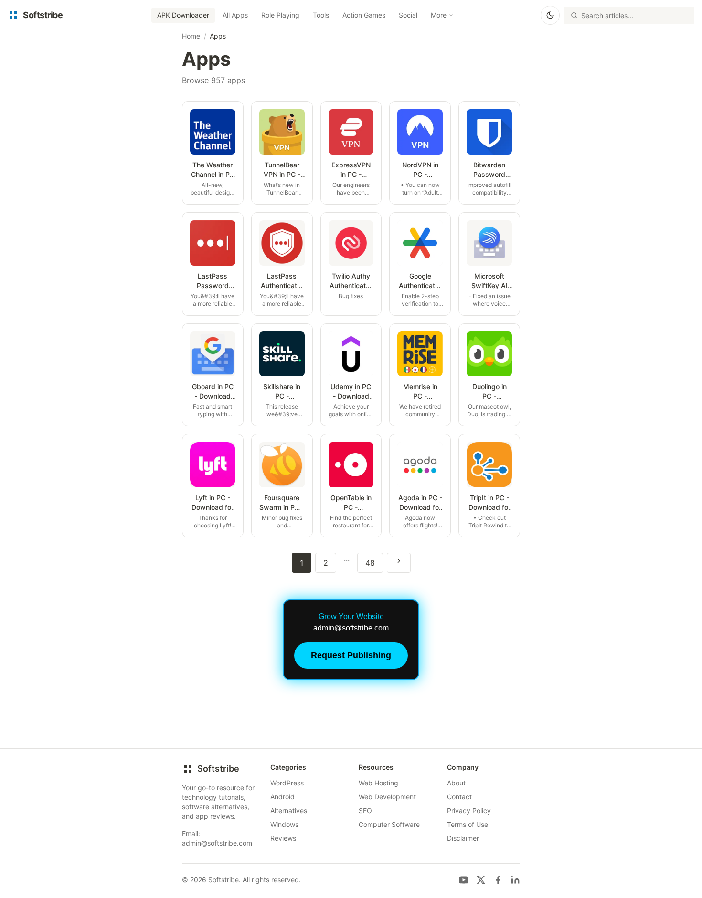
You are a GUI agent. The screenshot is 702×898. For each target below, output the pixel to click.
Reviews (283, 838)
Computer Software (389, 824)
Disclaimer (463, 838)
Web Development (387, 797)
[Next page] (399, 563)
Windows (284, 824)
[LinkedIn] (515, 880)
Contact (459, 797)
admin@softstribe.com (217, 843)
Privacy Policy (469, 810)
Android (282, 797)
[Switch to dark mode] (550, 15)
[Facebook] (498, 880)
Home (191, 36)
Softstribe (218, 769)
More (439, 15)
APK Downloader (183, 15)
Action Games (363, 15)
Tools (321, 15)
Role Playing (280, 15)
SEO (365, 810)
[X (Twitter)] (481, 880)
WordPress (287, 783)
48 (370, 563)
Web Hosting (378, 783)
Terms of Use (467, 824)
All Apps (235, 15)
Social (408, 15)
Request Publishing (351, 655)
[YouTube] (463, 880)
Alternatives (288, 810)
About (456, 783)
